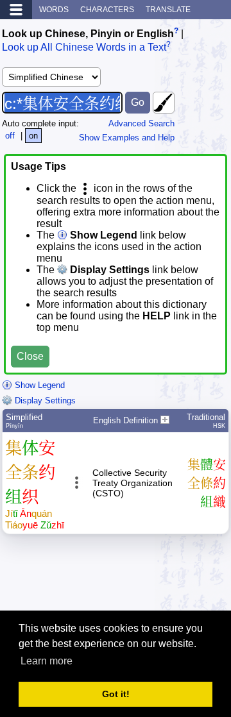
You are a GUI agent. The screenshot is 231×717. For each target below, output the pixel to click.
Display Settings (44, 400)
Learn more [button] (47, 660)
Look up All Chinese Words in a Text (84, 47)
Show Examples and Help (127, 137)
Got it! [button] (116, 694)
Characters (107, 9)
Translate (168, 9)
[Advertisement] (126, 578)
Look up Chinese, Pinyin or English (88, 33)
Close (30, 356)
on (33, 135)
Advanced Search (141, 123)
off (10, 135)
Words (54, 9)
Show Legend (38, 385)
